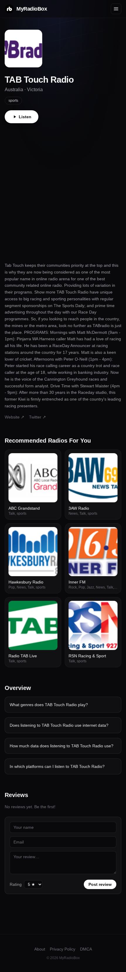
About (39, 949)
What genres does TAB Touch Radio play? (49, 704)
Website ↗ (14, 417)
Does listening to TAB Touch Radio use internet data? (59, 725)
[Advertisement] (63, 189)
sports (13, 101)
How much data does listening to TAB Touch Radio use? (61, 745)
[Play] (50, 461)
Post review (100, 884)
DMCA (86, 949)
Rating (16, 884)
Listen (25, 116)
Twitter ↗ (37, 417)
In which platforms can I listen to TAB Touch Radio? (57, 766)
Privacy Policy (62, 949)
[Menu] (116, 9)
